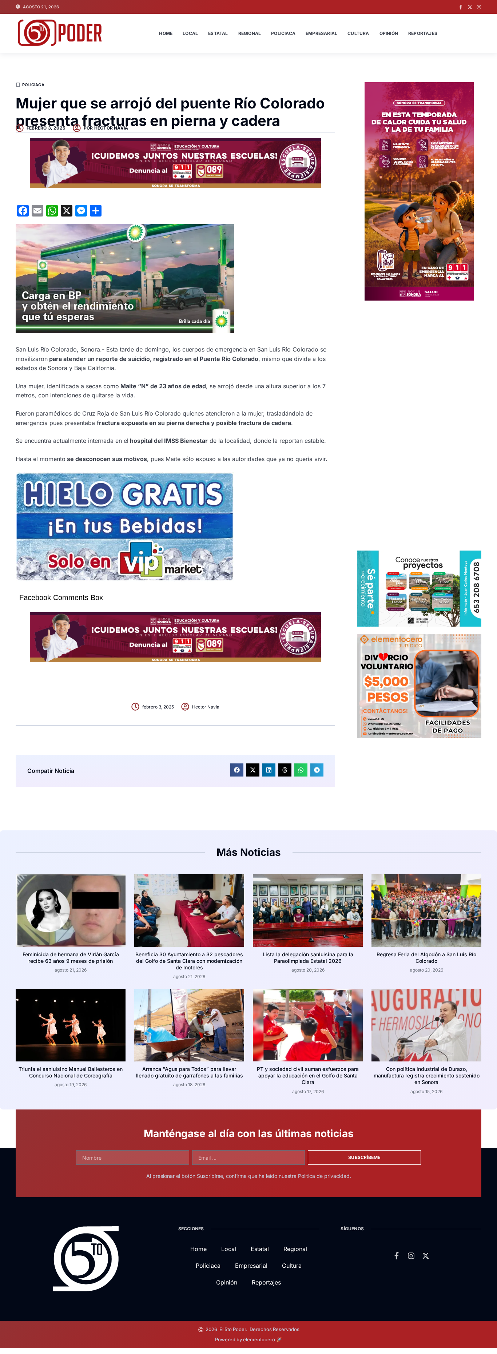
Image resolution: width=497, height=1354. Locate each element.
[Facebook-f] (460, 7)
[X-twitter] (470, 7)
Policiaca (283, 33)
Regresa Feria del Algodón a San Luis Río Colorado (426, 957)
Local (190, 33)
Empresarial (321, 33)
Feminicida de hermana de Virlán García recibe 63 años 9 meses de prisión (71, 957)
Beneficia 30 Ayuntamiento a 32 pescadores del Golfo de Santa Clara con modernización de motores (189, 960)
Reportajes (422, 33)
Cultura (358, 33)
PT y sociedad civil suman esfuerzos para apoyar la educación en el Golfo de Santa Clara (308, 1075)
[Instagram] (479, 7)
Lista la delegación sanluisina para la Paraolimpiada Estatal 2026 (308, 957)
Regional (249, 33)
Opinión (388, 33)
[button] (236, 770)
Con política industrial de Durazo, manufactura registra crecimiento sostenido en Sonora (427, 1075)
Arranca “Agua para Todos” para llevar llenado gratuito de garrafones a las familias (189, 1072)
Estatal (218, 33)
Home (165, 33)
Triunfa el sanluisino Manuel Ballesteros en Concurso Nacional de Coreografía (71, 1072)
